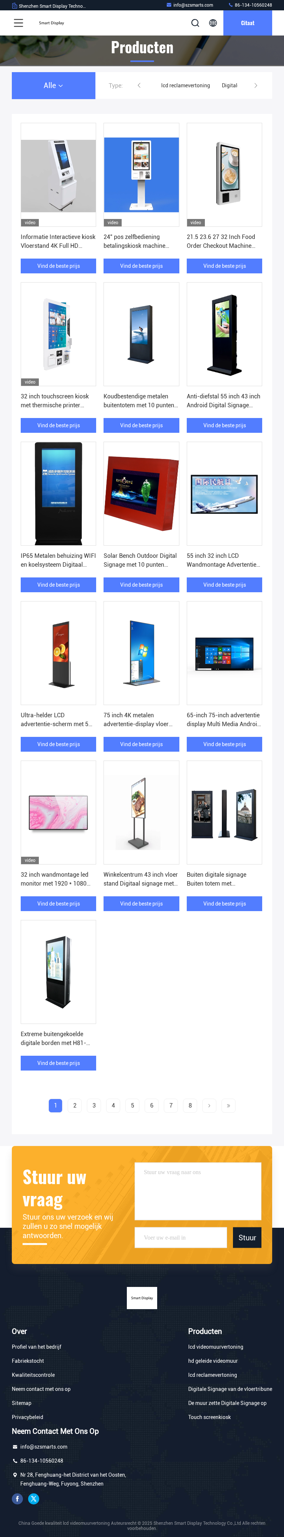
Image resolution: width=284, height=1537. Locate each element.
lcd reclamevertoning (185, 85)
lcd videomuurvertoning (215, 1347)
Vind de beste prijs (58, 266)
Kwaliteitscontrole (33, 1375)
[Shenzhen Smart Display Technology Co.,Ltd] (51, 23)
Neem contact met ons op (41, 1389)
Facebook (17, 1498)
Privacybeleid (27, 1417)
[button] (139, 85)
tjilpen (33, 1498)
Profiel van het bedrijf (36, 1347)
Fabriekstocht (28, 1361)
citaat (247, 23)
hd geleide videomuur (213, 1361)
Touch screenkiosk (209, 1417)
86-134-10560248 (253, 5)
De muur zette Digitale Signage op (227, 1403)
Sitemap (21, 1403)
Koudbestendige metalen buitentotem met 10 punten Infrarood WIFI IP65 (139, 405)
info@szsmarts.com (193, 5)
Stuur (247, 1237)
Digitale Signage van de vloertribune (230, 1389)
